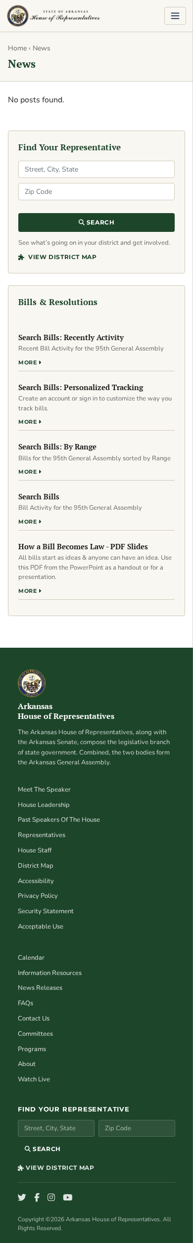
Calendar (31, 957)
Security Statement (46, 911)
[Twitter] (22, 1198)
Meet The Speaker (44, 789)
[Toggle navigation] (175, 16)
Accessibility (36, 881)
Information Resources (50, 973)
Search (99, 222)
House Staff (34, 850)
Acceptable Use (40, 926)
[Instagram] (51, 1198)
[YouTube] (67, 1198)
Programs (32, 1049)
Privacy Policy (38, 895)
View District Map (61, 257)
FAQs (25, 1003)
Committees (35, 1033)
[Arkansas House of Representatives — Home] (53, 16)
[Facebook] (37, 1198)
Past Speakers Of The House (59, 819)
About (27, 1064)
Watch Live (34, 1079)
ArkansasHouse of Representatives (66, 711)
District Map (35, 865)
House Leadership (44, 804)
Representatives (41, 835)
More (28, 362)
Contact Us (33, 1018)
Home (17, 48)
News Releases (40, 987)
